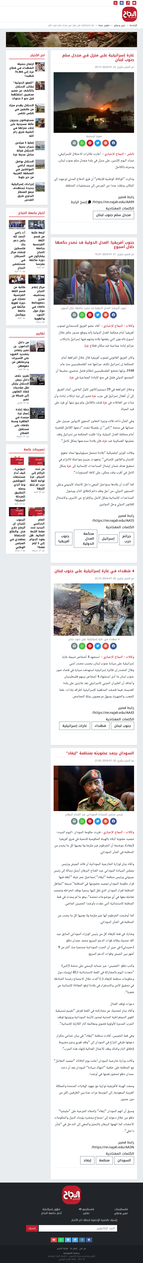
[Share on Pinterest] (90, 143)
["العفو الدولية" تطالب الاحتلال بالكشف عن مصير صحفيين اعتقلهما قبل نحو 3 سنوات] (40, 85)
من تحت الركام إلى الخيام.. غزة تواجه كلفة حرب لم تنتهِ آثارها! (37, 479)
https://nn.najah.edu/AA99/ (113, 202)
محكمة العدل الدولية (88, 538)
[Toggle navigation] (115, 3)
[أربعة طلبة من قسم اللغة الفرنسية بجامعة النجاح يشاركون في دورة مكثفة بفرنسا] (36, 224)
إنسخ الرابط (79, 202)
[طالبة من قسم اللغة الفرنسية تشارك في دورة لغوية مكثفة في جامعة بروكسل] (17, 279)
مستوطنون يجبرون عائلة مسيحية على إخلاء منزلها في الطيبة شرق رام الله (22, 128)
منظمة (104, 1160)
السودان (124, 1160)
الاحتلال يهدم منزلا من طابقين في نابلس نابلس (21, 109)
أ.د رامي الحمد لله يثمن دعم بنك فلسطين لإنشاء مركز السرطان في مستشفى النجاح (18, 250)
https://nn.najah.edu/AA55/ (113, 520)
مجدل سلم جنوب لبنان (113, 215)
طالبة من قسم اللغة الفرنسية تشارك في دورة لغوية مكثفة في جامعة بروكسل (18, 301)
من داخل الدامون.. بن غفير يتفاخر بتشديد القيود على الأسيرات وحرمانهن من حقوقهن (19, 354)
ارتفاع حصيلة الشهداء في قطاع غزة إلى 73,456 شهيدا (21, 70)
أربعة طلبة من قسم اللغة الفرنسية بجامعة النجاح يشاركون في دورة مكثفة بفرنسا (36, 248)
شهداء (100, 726)
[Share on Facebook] (113, 143)
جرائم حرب (126, 538)
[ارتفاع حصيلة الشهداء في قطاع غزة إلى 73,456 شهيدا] (40, 66)
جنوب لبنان (122, 726)
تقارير (40, 333)
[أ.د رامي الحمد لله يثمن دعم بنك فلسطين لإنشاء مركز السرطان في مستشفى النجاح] (17, 224)
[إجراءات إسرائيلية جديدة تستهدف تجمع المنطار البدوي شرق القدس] (40, 186)
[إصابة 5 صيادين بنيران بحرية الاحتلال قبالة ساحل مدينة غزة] (40, 145)
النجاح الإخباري (129, 14)
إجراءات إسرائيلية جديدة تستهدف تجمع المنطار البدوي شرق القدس (22, 192)
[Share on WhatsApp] (82, 143)
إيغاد (87, 1160)
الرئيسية (133, 25)
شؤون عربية (104, 25)
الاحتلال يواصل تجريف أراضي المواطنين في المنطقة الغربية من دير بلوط (23, 169)
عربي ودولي (119, 25)
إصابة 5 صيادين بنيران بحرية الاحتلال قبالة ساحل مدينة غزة (23, 149)
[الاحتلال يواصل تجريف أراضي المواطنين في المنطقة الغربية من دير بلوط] (40, 164)
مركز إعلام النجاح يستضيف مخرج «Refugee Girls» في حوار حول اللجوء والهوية (38, 303)
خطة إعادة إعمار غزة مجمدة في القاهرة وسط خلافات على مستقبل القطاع (20, 421)
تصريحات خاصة (34, 449)
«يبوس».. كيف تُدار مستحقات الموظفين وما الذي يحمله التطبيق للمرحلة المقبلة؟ (18, 484)
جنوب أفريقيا (63, 538)
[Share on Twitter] (97, 143)
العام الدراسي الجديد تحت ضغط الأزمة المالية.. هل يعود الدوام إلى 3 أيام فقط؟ (37, 533)
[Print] (74, 143)
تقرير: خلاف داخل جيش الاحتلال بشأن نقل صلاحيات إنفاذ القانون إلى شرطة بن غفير (20, 387)
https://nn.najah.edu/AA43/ (113, 712)
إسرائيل (108, 538)
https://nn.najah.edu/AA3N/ (113, 1147)
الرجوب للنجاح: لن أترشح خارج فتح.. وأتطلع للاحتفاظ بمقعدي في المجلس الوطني (17, 533)
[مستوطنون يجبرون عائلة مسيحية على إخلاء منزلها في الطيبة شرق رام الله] (40, 122)
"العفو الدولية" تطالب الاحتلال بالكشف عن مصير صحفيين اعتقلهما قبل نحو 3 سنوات (22, 90)
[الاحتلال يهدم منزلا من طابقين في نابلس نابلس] (40, 108)
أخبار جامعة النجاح (31, 213)
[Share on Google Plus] (105, 143)
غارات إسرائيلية (74, 726)
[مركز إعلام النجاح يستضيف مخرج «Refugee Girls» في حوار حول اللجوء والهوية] (36, 279)
